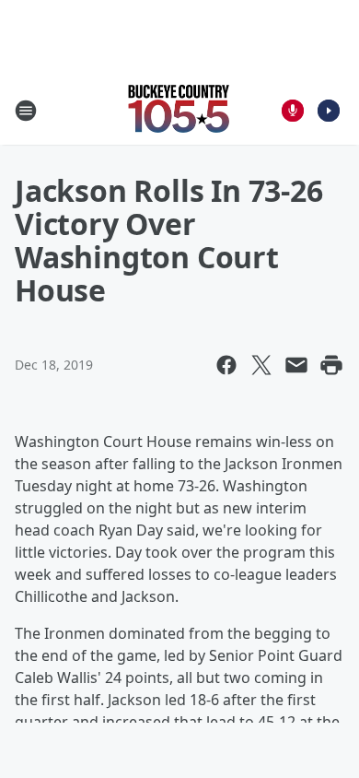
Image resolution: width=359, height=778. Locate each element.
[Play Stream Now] (329, 111)
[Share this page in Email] (296, 365)
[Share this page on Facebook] (226, 365)
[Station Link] (179, 110)
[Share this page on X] (261, 365)
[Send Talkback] (293, 111)
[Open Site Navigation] (26, 111)
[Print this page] (331, 365)
